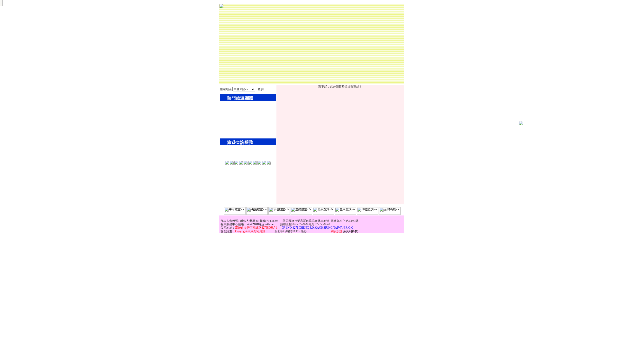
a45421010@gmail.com (260, 224)
